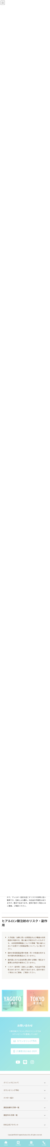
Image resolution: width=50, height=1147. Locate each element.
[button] (25, 1041)
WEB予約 (31, 1145)
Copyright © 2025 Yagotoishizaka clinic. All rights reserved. (25, 1135)
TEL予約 (44, 1145)
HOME (6, 1145)
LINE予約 (18, 1145)
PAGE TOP (46, 1136)
